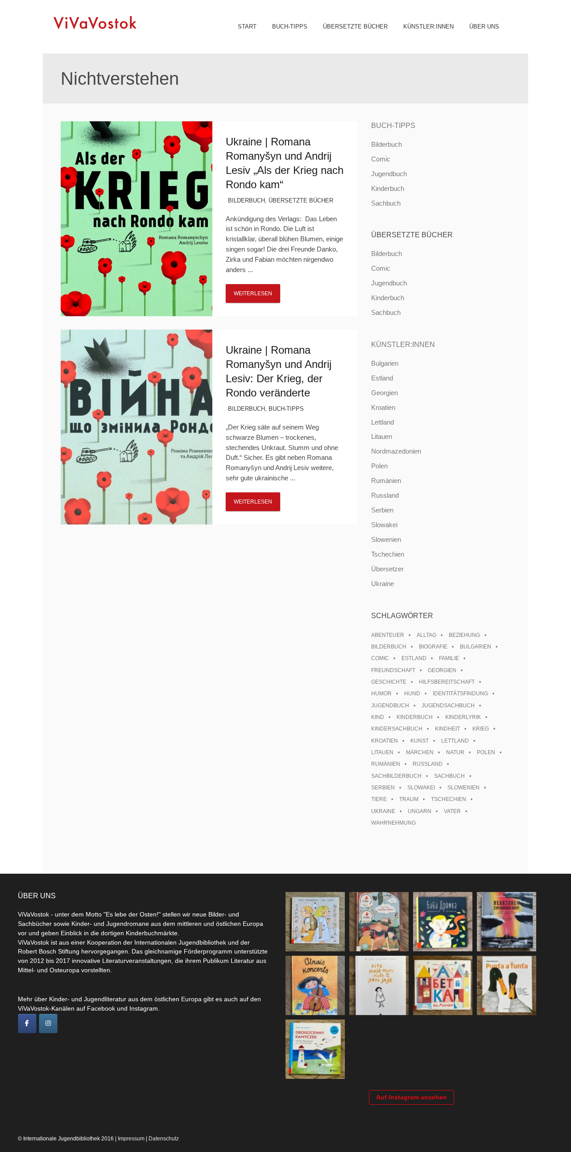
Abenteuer (387, 635)
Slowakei (384, 525)
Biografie (433, 647)
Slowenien (386, 539)
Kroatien (383, 407)
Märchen (420, 752)
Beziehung (464, 635)
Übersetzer (387, 569)
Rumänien (386, 480)
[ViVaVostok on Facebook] (27, 1023)
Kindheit (447, 729)
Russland (385, 495)
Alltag (426, 635)
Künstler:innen (428, 27)
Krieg (480, 729)
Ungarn (419, 811)
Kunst (419, 741)
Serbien (382, 510)
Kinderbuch (387, 188)
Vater (452, 811)
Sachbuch (386, 203)
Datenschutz (164, 1138)
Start (247, 27)
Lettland (382, 422)
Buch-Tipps (289, 27)
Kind (377, 717)
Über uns (484, 27)
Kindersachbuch (396, 729)
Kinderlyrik (463, 717)
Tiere (379, 799)
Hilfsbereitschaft (447, 682)
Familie (449, 658)
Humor (381, 693)
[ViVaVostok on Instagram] (48, 1023)
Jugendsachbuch (448, 705)
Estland (382, 378)
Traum (408, 799)
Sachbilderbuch (396, 776)
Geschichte (388, 682)
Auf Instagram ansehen (411, 1097)
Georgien (384, 392)
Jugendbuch (389, 174)
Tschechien (387, 554)
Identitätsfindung (460, 693)
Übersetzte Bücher (355, 27)
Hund (412, 693)
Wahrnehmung (393, 823)
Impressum (131, 1138)
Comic (380, 159)
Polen (379, 466)
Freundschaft (393, 670)
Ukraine (382, 583)
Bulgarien (384, 363)
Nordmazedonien (396, 451)
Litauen (381, 436)
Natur (455, 752)
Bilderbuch (246, 200)
